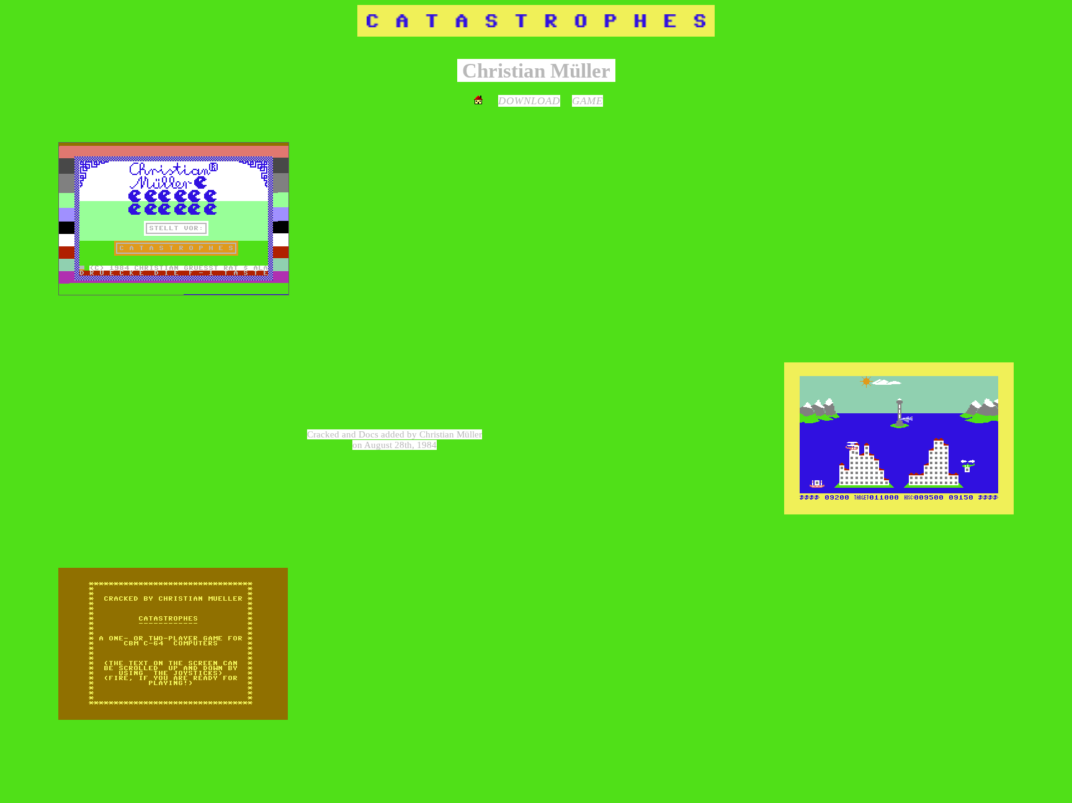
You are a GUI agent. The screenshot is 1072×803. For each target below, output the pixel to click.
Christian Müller (450, 434)
